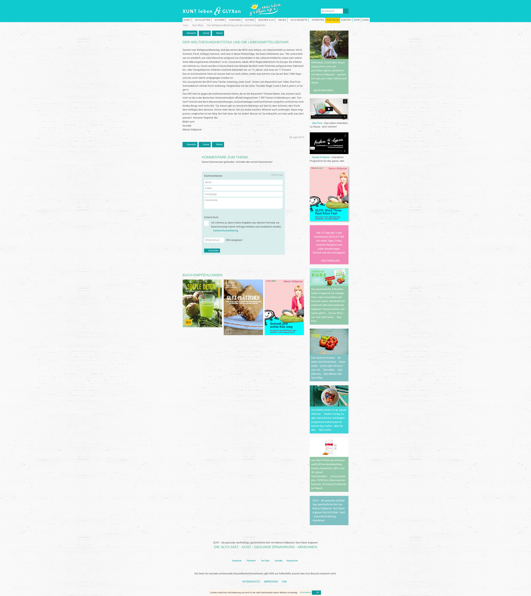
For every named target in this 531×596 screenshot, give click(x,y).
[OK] (316, 592)
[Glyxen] (248, 20)
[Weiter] (218, 33)
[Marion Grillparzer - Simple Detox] (202, 303)
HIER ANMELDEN (330, 260)
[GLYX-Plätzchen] (243, 307)
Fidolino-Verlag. (332, 413)
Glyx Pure (317, 123)
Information (305, 592)
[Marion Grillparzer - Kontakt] (346, 20)
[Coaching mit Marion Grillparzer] (234, 20)
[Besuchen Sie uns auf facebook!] (237, 556)
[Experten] (317, 20)
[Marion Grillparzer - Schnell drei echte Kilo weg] (284, 307)
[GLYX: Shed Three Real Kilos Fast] (329, 194)
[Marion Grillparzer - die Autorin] (218, 20)
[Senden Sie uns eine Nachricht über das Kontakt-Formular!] (278, 556)
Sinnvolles (328, 369)
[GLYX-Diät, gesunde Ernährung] (187, 20)
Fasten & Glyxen (321, 157)
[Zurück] (205, 33)
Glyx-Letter (325, 429)
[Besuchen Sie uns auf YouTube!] (265, 556)
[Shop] (357, 20)
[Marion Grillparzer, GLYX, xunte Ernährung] (271, 582)
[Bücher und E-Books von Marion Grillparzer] (265, 20)
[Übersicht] (190, 33)
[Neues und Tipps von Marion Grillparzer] (281, 20)
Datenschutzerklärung (225, 230)
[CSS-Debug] (529, 594)
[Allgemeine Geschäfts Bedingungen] (284, 582)
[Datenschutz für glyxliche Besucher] (251, 582)
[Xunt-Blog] (197, 25)
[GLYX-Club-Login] (365, 20)
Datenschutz (211, 217)
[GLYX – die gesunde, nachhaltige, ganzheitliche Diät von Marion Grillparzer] (329, 510)
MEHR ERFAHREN (323, 90)
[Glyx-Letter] (201, 20)
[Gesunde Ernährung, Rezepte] (298, 20)
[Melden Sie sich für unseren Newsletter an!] (292, 556)
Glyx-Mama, (329, 373)
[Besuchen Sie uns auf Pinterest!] (251, 556)
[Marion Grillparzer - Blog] (332, 20)
